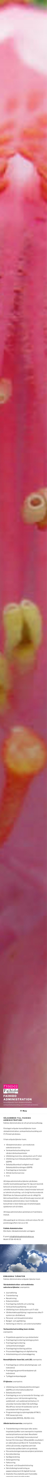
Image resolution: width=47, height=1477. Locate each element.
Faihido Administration (17, 1097)
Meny (25, 1111)
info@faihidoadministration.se (21, 1237)
